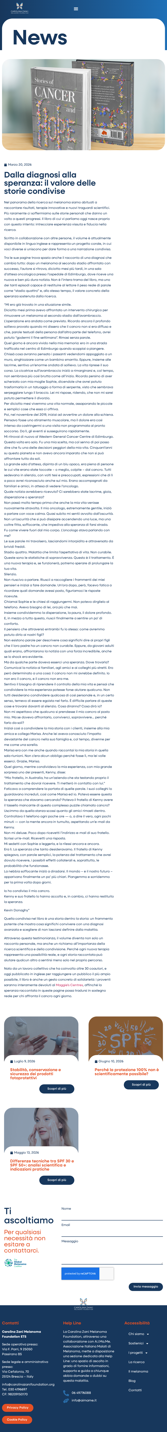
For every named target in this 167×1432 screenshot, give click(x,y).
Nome (66, 1208)
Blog (132, 1381)
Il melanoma (138, 1371)
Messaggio (70, 1241)
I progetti (136, 1353)
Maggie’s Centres (69, 985)
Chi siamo (136, 1334)
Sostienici (136, 1343)
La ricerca (136, 1362)
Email (66, 1225)
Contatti (135, 1390)
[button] (76, 8)
